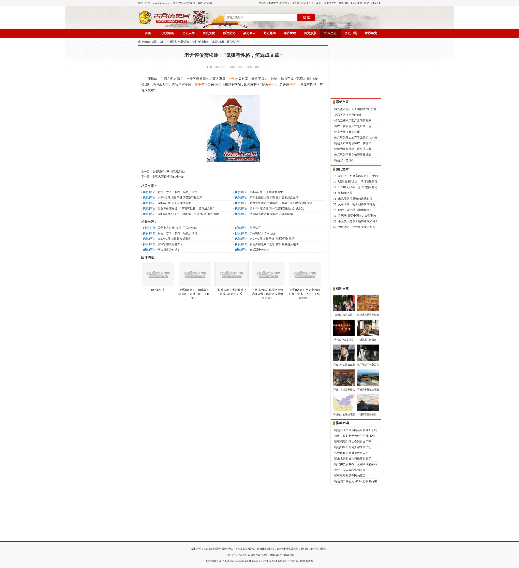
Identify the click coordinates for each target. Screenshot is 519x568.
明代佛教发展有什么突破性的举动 (355, 464)
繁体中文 (273, 3)
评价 (292, 84)
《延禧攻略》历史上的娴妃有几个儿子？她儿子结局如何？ (304, 294)
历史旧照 (351, 33)
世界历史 (371, 33)
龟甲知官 (255, 227)
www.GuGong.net (239, 560)
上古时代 (149, 227)
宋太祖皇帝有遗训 (169, 249)
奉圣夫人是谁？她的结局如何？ (358, 221)
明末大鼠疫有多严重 (347, 131)
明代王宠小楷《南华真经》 (355, 210)
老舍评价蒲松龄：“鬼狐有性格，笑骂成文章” (216, 41)
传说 (221, 84)
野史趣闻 (270, 33)
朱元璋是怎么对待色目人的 (351, 452)
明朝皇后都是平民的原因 (350, 475)
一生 (232, 79)
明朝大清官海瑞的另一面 (168, 176)
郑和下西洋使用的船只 (348, 114)
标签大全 (285, 3)
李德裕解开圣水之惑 (262, 233)
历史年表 (357, 3)
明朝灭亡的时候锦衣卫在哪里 (352, 143)
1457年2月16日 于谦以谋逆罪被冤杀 (180, 197)
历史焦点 (310, 33)
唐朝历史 (242, 227)
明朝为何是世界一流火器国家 (352, 148)
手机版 (262, 3)
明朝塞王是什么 (344, 160)
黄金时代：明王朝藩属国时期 (356, 204)
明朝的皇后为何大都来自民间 (352, 447)
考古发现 (290, 33)
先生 (271, 84)
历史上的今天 (371, 3)
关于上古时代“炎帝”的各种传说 (177, 227)
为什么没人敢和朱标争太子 (351, 469)
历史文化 (209, 33)
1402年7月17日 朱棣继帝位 (174, 203)
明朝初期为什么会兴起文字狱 (352, 441)
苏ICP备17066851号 (279, 560)
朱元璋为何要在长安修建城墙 (352, 154)
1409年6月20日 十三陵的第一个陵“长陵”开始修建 (188, 214)
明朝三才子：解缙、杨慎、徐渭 (177, 192)
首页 (148, 33)
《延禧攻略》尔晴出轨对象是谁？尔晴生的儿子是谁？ (194, 294)
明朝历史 (184, 41)
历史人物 (188, 33)
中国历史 (330, 33)
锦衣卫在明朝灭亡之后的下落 (352, 126)
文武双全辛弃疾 (259, 249)
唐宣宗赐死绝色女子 (170, 244)
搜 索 (306, 17)
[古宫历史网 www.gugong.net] (173, 23)
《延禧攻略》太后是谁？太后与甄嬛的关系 (230, 291)
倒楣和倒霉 (345, 192)
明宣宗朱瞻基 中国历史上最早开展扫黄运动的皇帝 (281, 203)
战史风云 (249, 33)
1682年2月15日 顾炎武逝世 (266, 192)
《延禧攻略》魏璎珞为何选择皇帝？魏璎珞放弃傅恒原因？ (267, 294)
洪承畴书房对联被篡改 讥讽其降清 (271, 214)
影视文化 (229, 33)
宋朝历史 (149, 249)
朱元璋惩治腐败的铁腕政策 (355, 198)
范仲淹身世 (157, 289)
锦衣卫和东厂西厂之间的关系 (352, 120)
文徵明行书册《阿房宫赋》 (169, 171)
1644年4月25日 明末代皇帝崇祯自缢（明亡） (278, 208)
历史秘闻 (168, 33)
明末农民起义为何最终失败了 (352, 458)
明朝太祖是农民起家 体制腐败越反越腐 (274, 197)
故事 (198, 84)
